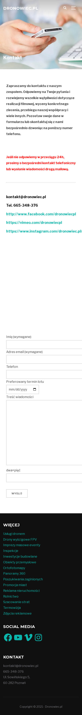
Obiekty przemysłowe (19, 562)
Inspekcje (10, 551)
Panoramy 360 (14, 573)
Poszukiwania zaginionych (23, 579)
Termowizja (12, 608)
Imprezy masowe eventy (21, 545)
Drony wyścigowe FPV (20, 539)
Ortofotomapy (14, 568)
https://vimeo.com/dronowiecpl (34, 222)
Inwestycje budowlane (20, 556)
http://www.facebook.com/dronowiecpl (41, 214)
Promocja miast (15, 585)
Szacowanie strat (16, 602)
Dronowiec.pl (20, 8)
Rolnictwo (11, 596)
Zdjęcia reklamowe (17, 613)
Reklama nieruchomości (21, 591)
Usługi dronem (14, 534)
